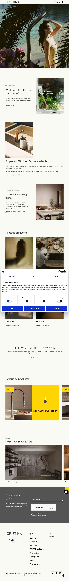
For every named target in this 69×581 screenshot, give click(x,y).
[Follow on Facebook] (56, 573)
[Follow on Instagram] (52, 573)
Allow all (56, 308)
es (54, 2)
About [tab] (57, 276)
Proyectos (34, 553)
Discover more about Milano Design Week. (15, 212)
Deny (12, 308)
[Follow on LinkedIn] (62, 575)
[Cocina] (50, 255)
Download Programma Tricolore (14, 175)
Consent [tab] (11, 276)
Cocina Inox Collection (45, 410)
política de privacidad (41, 513)
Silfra (31, 560)
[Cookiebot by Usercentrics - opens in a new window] (59, 271)
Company (34, 556)
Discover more (9, 105)
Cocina (32, 538)
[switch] (26, 301)
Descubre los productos (12, 325)
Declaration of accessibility (30, 575)
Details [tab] (34, 276)
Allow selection (34, 308)
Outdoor (9, 321)
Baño (31, 534)
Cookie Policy (34, 573)
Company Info (27, 573)
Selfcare (40, 321)
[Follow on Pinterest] (60, 573)
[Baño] (19, 255)
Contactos (34, 564)
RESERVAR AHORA (34, 358)
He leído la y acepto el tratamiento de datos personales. (41, 514)
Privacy (39, 573)
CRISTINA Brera (36, 549)
